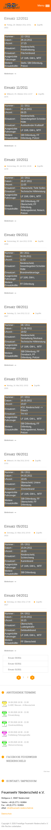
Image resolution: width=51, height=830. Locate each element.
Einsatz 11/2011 (16, 87)
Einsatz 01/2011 (14, 670)
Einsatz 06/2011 (16, 454)
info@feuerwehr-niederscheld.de (20, 808)
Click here (47, 771)
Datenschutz (6, 814)
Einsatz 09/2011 (16, 235)
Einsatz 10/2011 (16, 160)
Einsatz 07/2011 (16, 379)
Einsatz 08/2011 (16, 307)
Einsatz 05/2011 (16, 526)
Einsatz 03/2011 (14, 658)
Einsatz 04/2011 (16, 595)
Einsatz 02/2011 (14, 664)
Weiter (32, 677)
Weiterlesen (8, 74)
